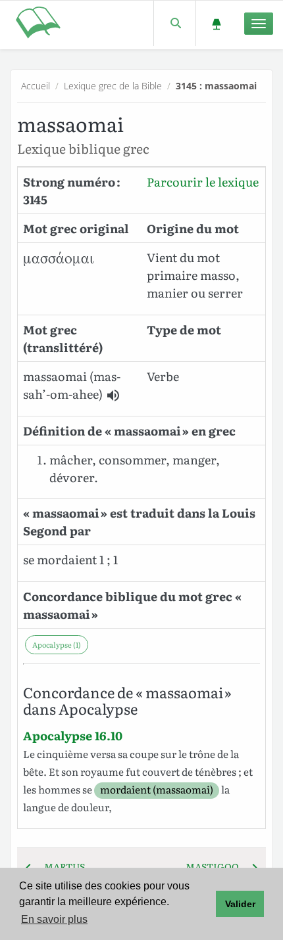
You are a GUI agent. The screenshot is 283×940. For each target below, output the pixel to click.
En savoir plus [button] (54, 919)
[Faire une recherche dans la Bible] (174, 23)
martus (60, 866)
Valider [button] (240, 904)
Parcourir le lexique (203, 181)
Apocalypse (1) (56, 644)
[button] (113, 395)
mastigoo (216, 866)
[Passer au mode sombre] (216, 23)
